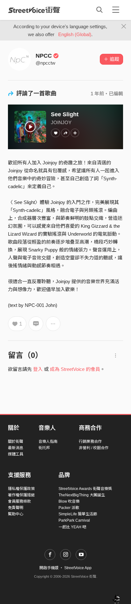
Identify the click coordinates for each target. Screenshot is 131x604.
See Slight (65, 114)
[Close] (124, 26)
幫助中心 (15, 514)
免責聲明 (15, 507)
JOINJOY (61, 122)
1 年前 (97, 93)
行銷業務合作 (90, 441)
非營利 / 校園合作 (93, 448)
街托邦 (44, 448)
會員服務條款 (19, 501)
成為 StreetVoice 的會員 (75, 369)
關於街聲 (15, 441)
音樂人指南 (48, 441)
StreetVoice (34, 10)
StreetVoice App (78, 568)
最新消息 (15, 448)
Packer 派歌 (69, 507)
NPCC (44, 56)
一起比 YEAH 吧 (72, 527)
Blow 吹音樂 (69, 501)
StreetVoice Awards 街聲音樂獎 (85, 488)
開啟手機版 (49, 568)
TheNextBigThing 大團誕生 (82, 495)
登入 (38, 369)
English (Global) (74, 34)
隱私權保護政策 (21, 488)
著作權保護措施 (21, 495)
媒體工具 (15, 454)
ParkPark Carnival (74, 520)
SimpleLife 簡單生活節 (78, 514)
